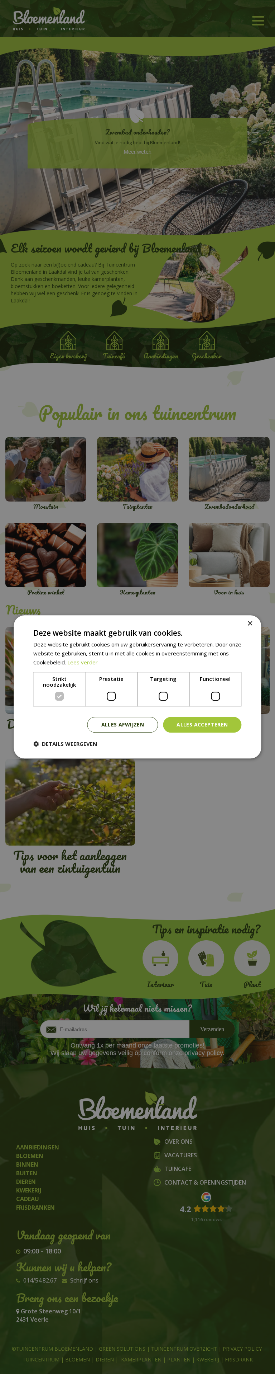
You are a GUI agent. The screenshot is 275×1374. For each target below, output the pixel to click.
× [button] (249, 623)
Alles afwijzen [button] (122, 724)
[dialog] (137, 686)
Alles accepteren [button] (202, 724)
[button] (65, 744)
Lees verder (82, 662)
